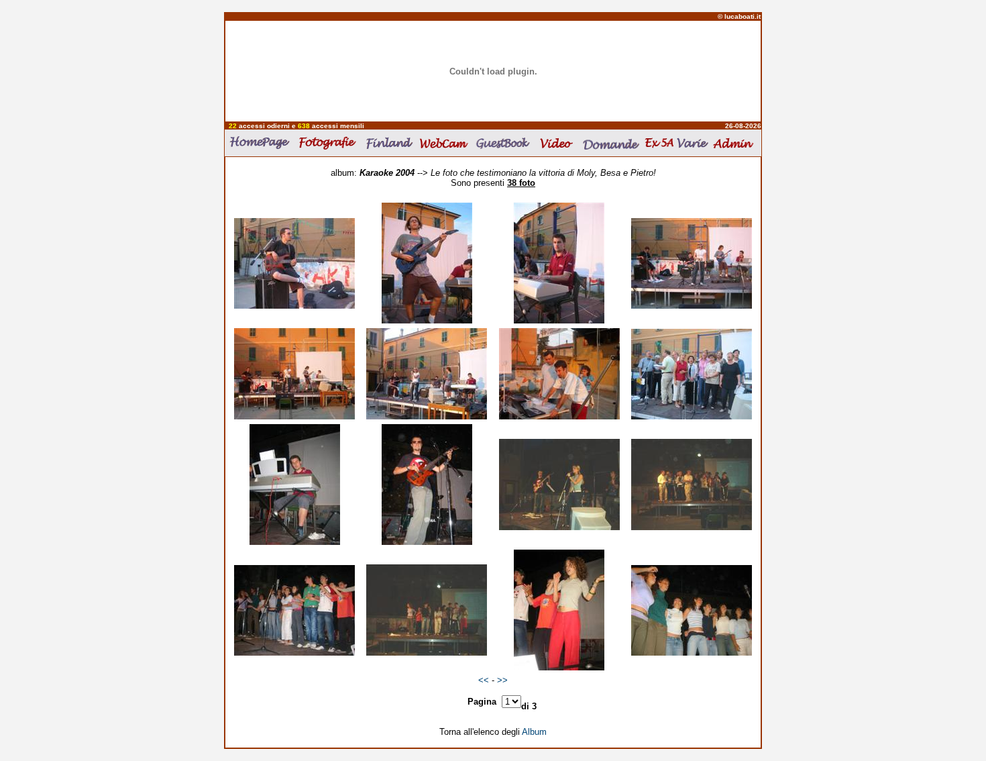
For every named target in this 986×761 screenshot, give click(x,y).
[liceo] (660, 143)
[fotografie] (330, 143)
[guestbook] (505, 143)
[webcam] (445, 143)
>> (502, 680)
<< (485, 680)
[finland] (391, 143)
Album (534, 732)
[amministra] (735, 143)
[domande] (610, 143)
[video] (557, 143)
